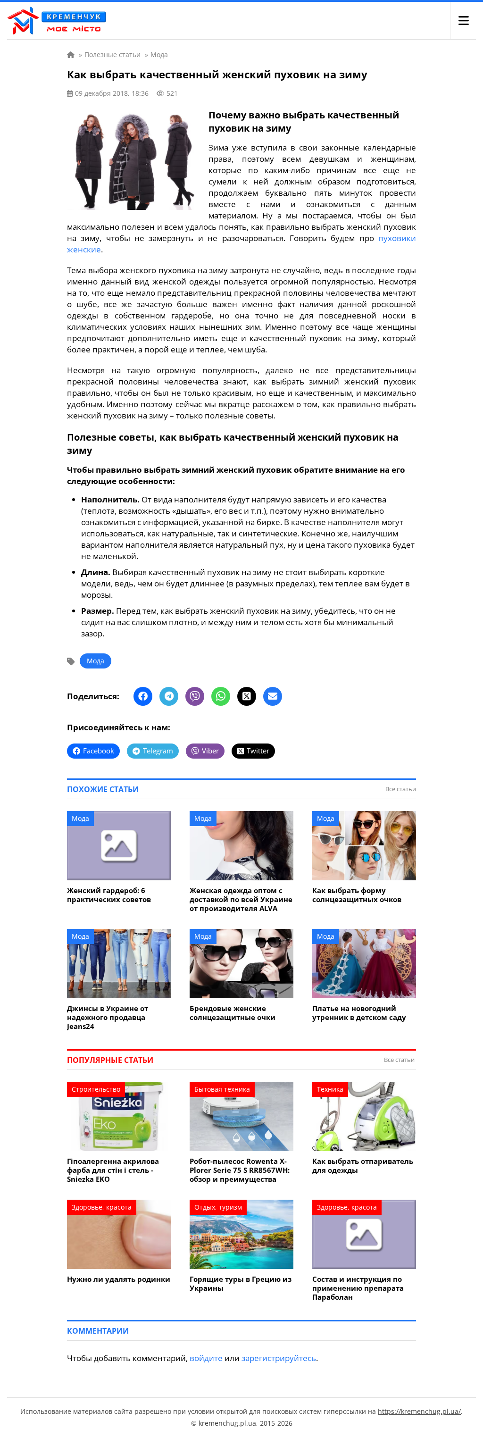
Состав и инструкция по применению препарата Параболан (358, 1288)
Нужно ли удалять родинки (118, 1279)
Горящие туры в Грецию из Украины (240, 1284)
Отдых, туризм (218, 1207)
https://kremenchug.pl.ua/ (419, 1411)
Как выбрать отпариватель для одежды (362, 1166)
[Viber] (194, 696)
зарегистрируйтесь (279, 1358)
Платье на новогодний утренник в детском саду (359, 1013)
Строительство (96, 1089)
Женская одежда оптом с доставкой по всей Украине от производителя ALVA (241, 899)
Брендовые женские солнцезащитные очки (232, 1013)
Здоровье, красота (102, 1207)
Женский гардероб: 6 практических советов (109, 895)
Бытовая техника (222, 1089)
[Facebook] (142, 696)
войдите (206, 1358)
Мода (95, 660)
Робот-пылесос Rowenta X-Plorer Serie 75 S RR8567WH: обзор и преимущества (240, 1170)
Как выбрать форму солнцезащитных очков (356, 895)
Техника (330, 1089)
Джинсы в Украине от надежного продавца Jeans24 (107, 1017)
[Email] (272, 696)
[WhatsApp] (220, 696)
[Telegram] (168, 696)
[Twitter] (246, 696)
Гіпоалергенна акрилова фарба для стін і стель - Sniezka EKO (113, 1170)
